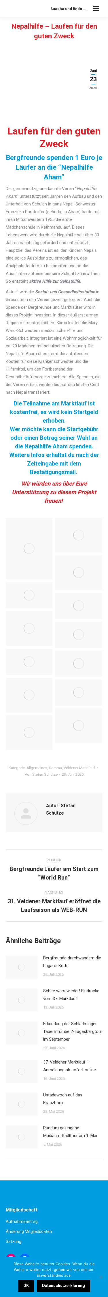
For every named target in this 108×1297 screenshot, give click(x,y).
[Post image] (21, 967)
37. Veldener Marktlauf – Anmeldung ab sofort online (69, 1066)
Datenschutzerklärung (63, 1285)
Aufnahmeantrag (22, 1221)
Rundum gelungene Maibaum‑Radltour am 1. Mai (70, 1131)
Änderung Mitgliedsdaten (29, 1231)
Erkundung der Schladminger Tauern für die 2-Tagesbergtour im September (72, 1031)
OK (26, 1285)
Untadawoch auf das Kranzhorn (62, 1098)
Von (41, 774)
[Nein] (101, 1277)
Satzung (13, 1241)
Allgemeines (36, 768)
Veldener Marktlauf (79, 768)
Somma (55, 768)
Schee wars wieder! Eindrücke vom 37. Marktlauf (71, 994)
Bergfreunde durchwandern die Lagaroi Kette (72, 961)
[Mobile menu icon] (96, 8)
